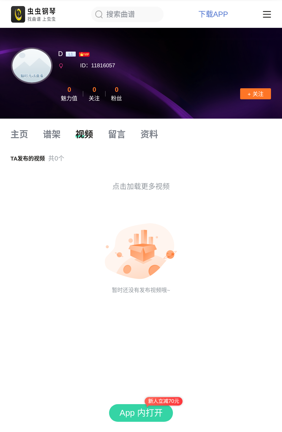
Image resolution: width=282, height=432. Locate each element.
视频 (84, 134)
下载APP (213, 14)
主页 (19, 134)
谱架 (52, 134)
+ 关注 (256, 94)
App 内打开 (141, 413)
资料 (149, 134)
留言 (117, 134)
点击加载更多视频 (141, 186)
